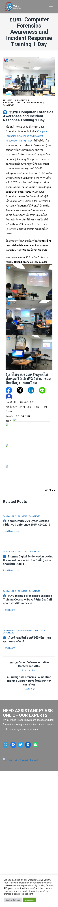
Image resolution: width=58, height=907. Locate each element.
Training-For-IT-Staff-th (14, 103)
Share (52, 490)
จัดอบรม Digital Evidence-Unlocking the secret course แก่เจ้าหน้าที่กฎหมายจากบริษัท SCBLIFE (28, 560)
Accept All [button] (29, 900)
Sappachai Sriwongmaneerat (19, 630)
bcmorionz (22, 100)
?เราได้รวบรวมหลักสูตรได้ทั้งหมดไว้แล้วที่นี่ (27, 376)
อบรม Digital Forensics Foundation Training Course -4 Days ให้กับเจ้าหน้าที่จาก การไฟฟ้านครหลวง (27, 599)
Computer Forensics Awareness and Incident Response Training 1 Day (27, 136)
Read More (9, 531)
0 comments (8, 105)
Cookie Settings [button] (13, 900)
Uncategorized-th (34, 103)
